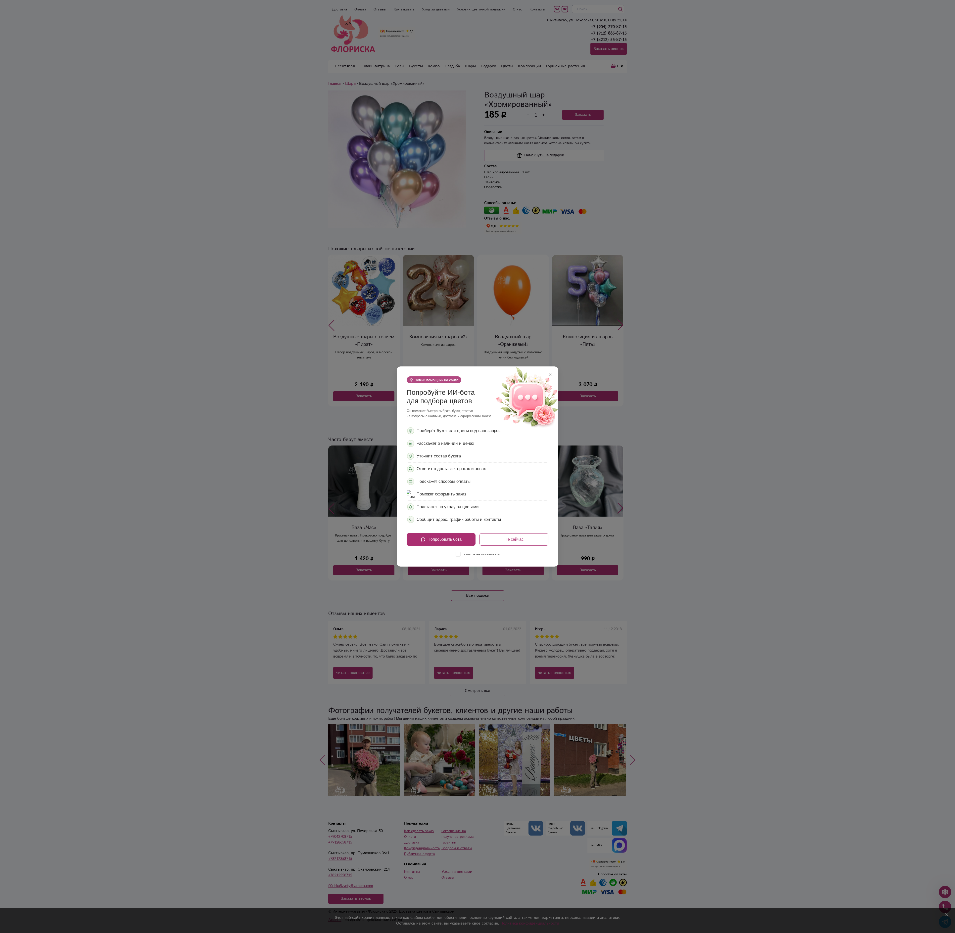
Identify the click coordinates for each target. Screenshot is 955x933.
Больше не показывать (481, 554)
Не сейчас (514, 539)
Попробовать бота (445, 539)
